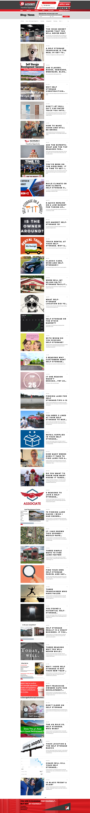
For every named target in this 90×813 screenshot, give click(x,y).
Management (48, 21)
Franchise (42, 21)
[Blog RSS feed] (69, 8)
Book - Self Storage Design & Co (32, 21)
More (60, 21)
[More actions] (67, 26)
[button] (30, 10)
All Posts (22, 21)
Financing (55, 21)
